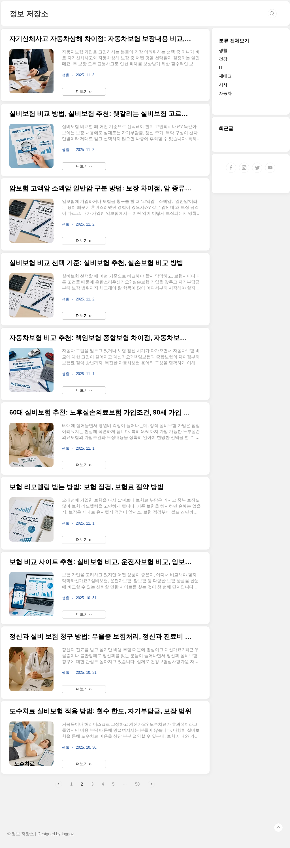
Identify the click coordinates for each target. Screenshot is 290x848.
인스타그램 (244, 168)
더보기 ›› (84, 91)
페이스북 (231, 168)
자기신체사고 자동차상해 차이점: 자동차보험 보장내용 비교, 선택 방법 (100, 38)
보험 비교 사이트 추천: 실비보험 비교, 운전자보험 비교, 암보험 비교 (100, 561)
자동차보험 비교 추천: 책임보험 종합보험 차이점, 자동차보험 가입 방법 (100, 337)
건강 (223, 58)
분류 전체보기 (234, 40)
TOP (278, 827)
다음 (151, 784)
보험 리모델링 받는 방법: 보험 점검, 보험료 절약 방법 (86, 487)
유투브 (270, 168)
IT (221, 67)
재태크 (225, 75)
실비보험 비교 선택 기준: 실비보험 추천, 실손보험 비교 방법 (96, 262)
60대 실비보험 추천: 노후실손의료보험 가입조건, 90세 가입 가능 (100, 412)
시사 (223, 84)
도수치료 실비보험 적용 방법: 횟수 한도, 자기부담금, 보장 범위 (100, 711)
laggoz (68, 834)
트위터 (257, 168)
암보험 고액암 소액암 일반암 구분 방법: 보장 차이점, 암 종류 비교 (100, 188)
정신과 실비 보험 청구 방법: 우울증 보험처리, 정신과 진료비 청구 (100, 636)
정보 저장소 (29, 14)
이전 (58, 784)
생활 (223, 50)
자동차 (225, 93)
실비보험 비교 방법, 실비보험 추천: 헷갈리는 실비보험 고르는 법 (100, 113)
